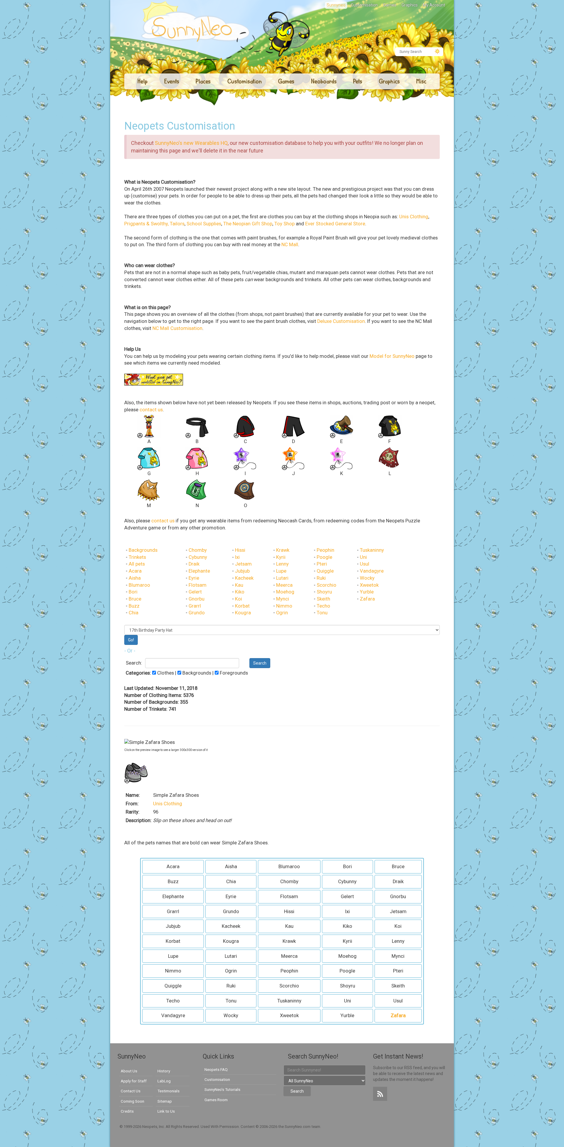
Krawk (282, 550)
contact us (151, 409)
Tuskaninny (372, 550)
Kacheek (244, 578)
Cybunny (198, 557)
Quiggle (325, 571)
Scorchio (326, 585)
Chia (133, 613)
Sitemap (164, 1101)
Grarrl (195, 606)
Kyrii (281, 557)
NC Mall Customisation (177, 328)
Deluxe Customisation (341, 321)
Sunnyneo (336, 5)
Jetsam (243, 564)
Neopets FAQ (216, 1069)
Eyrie (194, 578)
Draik (194, 564)
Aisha (135, 578)
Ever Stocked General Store (335, 224)
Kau (239, 585)
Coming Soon (132, 1101)
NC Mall (289, 244)
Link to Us (166, 1111)
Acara (135, 571)
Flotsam (198, 585)
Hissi (240, 550)
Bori (133, 592)
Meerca (284, 585)
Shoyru (324, 592)
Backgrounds (143, 550)
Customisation (364, 5)
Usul (364, 564)
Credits (127, 1111)
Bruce (135, 599)
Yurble (367, 592)
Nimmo (284, 606)
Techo (323, 606)
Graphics (410, 5)
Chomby (198, 550)
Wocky (367, 578)
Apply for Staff (134, 1081)
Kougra (243, 613)
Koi (238, 599)
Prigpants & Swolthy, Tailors (154, 224)
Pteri (322, 564)
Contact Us (130, 1091)
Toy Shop (284, 224)
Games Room (216, 1099)
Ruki (321, 578)
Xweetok (369, 585)
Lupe (281, 571)
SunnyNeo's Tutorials (222, 1089)
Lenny (282, 564)
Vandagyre (372, 571)
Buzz (134, 606)
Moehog (285, 592)
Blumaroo (139, 585)
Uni (363, 557)
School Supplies (204, 224)
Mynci (282, 599)
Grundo (197, 613)
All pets (137, 564)
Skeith (323, 599)
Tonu (322, 613)
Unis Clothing (413, 216)
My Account (434, 5)
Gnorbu (196, 599)
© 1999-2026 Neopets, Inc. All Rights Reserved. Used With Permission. (180, 1126)
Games (389, 5)
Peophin (325, 550)
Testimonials (168, 1091)
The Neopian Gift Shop (247, 224)
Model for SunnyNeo (392, 356)
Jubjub (242, 571)
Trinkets (137, 557)
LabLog (164, 1081)
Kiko (239, 592)
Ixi (237, 557)
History (163, 1071)
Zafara (367, 599)
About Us (129, 1071)
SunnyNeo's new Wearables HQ (191, 143)
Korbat (242, 606)
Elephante (199, 571)
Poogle (324, 557)
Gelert (195, 592)
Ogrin (282, 613)
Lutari (282, 578)
